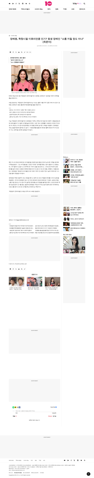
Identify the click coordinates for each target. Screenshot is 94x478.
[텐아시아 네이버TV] (13, 3)
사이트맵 (42, 472)
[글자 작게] (30, 52)
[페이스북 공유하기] (13, 52)
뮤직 (49, 9)
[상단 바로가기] (88, 474)
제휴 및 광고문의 (34, 472)
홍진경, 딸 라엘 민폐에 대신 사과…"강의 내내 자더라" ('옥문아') (33, 289)
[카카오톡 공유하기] (10, 52)
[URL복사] (24, 52)
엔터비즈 (82, 9)
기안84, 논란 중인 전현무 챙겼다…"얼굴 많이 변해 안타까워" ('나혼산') (15, 289)
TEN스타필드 (25, 9)
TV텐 (65, 9)
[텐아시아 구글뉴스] (29, 3)
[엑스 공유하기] (16, 52)
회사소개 (11, 472)
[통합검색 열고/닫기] (84, 4)
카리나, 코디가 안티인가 (77, 219)
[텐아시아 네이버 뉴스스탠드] (26, 3)
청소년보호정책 (26, 472)
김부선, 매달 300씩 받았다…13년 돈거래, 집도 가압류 (76, 167)
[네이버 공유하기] (18, 52)
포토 (72, 9)
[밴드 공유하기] (21, 52)
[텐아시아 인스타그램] (22, 3)
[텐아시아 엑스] (19, 3)
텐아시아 (16, 475)
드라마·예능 (39, 9)
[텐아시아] (48, 3)
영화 (56, 9)
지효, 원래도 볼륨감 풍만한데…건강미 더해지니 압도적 (75, 209)
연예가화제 (12, 9)
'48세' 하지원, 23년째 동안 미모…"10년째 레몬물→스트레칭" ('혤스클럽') (51, 289)
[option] (74, 243)
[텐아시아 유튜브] (9, 3)
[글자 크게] (27, 52)
